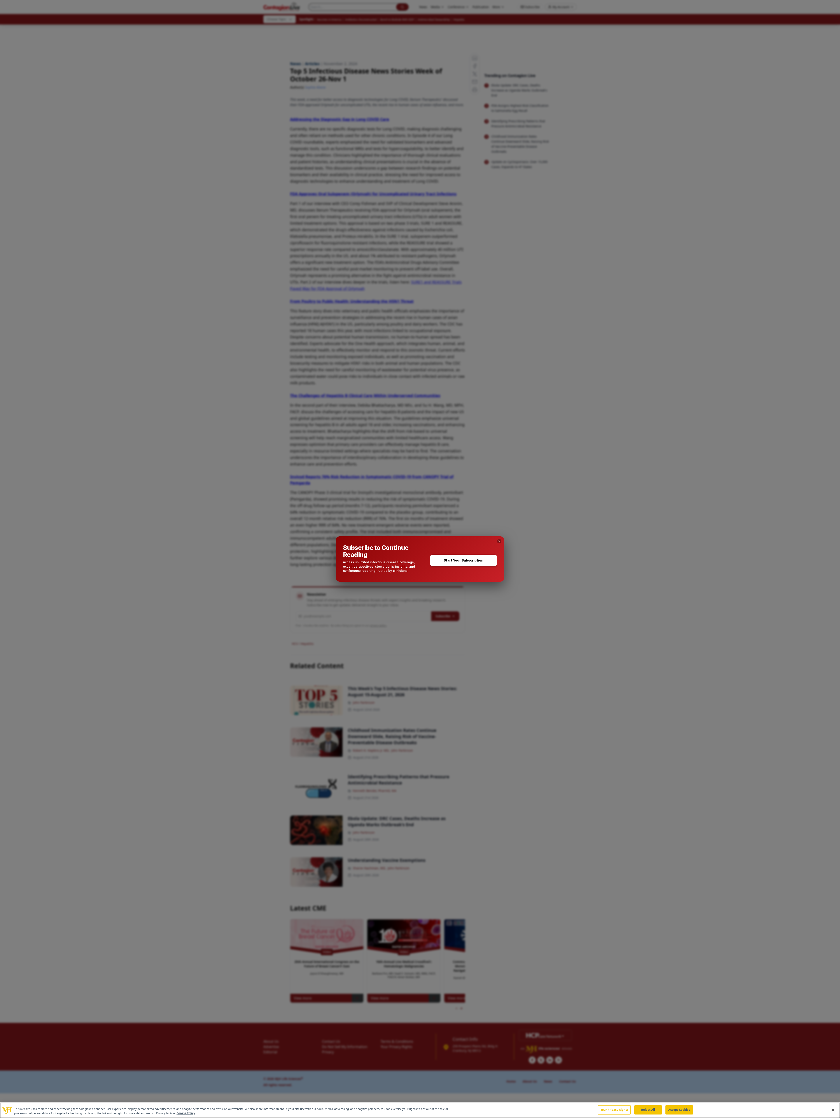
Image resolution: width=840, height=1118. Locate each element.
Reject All (648, 1110)
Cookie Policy (186, 1113)
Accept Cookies (679, 1110)
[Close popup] (499, 541)
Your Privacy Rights (614, 1110)
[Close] (833, 1110)
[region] (420, 1110)
